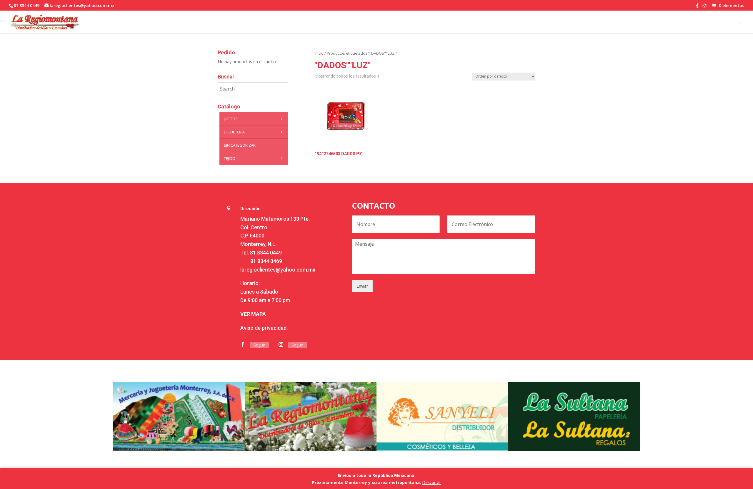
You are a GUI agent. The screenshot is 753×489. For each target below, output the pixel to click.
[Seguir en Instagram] (281, 344)
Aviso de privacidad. (264, 328)
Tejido (229, 158)
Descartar (431, 482)
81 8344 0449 (266, 252)
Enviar (362, 286)
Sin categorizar (240, 145)
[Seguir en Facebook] (243, 344)
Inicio (319, 53)
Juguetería (234, 132)
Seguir (259, 345)
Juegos (231, 118)
